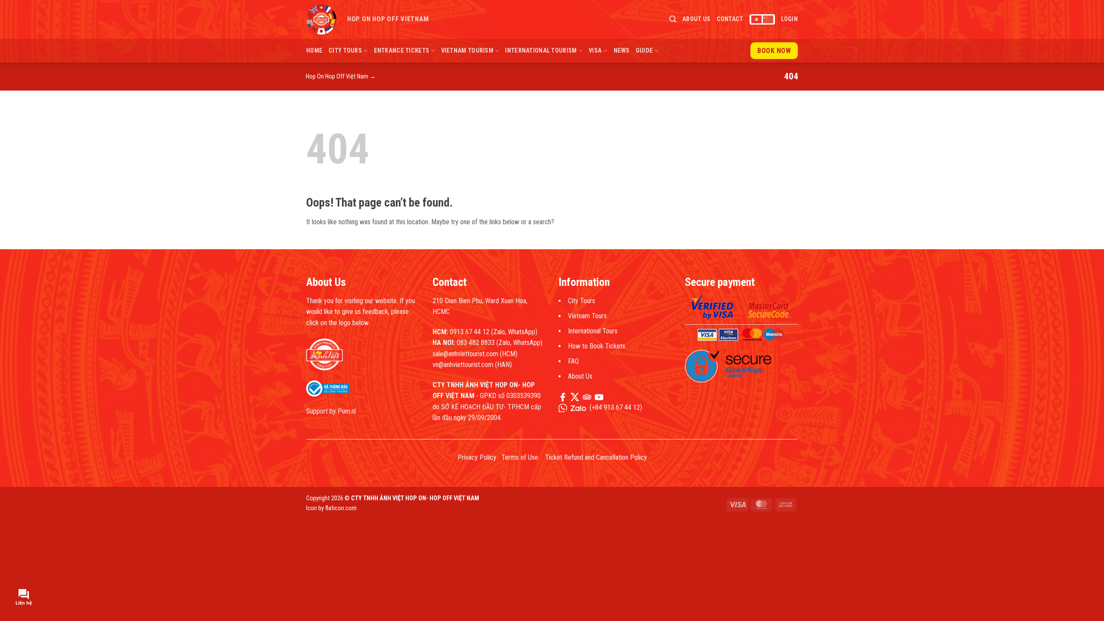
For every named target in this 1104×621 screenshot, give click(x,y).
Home (314, 50)
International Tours (593, 331)
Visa (595, 50)
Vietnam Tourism (467, 50)
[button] (672, 19)
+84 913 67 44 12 (616, 407)
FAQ (573, 361)
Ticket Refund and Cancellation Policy (596, 457)
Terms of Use (520, 457)
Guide (644, 50)
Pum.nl (347, 411)
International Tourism (541, 50)
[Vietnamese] (756, 19)
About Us (696, 19)
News (622, 50)
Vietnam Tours (587, 316)
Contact (730, 19)
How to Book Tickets (596, 346)
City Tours (345, 50)
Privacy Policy (477, 457)
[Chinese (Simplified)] (768, 19)
